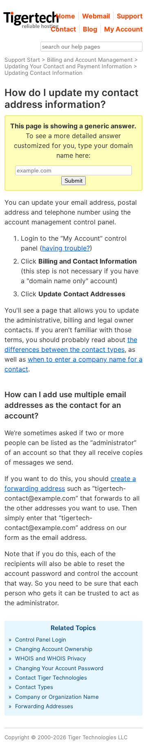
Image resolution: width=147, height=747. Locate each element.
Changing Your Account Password (59, 668)
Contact (63, 29)
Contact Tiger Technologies (51, 677)
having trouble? (66, 248)
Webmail (96, 16)
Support (130, 16)
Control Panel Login (40, 639)
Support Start (22, 59)
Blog (90, 29)
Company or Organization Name (57, 696)
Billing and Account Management (90, 59)
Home (65, 16)
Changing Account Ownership (53, 649)
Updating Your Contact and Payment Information (68, 66)
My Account (123, 29)
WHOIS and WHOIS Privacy (50, 658)
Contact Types (34, 687)
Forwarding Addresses (44, 706)
